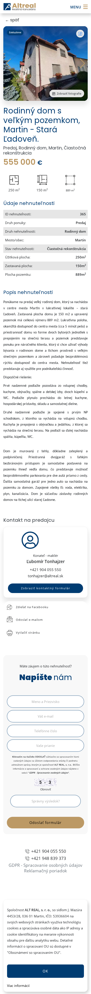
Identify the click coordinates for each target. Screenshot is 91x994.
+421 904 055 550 (45, 569)
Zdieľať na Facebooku (32, 607)
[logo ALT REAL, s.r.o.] (20, 6)
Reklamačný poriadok (45, 871)
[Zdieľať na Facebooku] (80, 34)
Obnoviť (45, 789)
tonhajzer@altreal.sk (45, 575)
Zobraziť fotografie (68, 93)
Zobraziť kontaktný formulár (45, 588)
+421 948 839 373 (48, 858)
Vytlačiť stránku (28, 633)
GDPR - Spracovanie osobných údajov (48, 772)
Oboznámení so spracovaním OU (33, 952)
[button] (82, 63)
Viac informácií (18, 985)
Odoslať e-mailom (29, 620)
